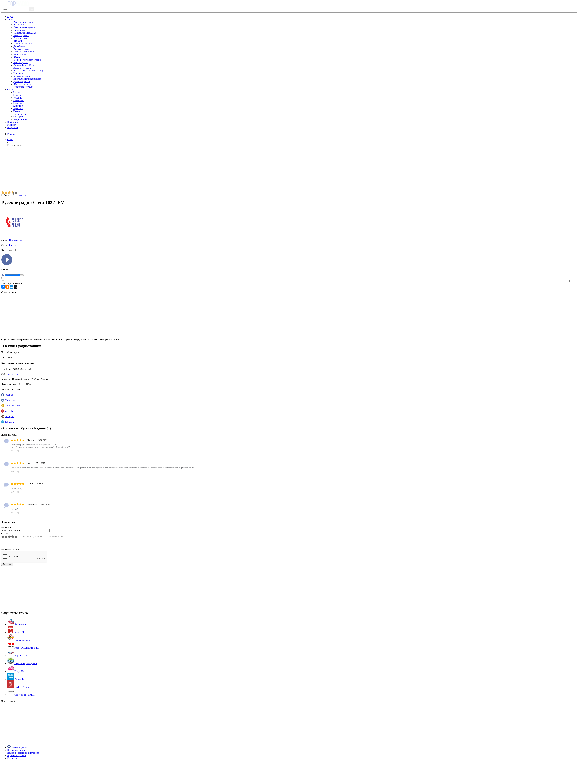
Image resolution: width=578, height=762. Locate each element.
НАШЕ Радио (21, 687)
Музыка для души (22, 43)
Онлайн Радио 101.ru (24, 65)
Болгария (18, 116)
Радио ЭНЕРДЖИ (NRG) (27, 648)
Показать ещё (8, 701)
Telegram (9, 422)
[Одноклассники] (7, 287)
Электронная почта (11, 530)
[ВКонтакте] (3, 287)
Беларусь (17, 95)
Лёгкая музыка (21, 35)
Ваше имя (6, 527)
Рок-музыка (19, 24)
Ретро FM (19, 671)
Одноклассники (13, 405)
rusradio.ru (13, 374)
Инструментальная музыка (27, 78)
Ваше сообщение (10, 549)
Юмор (16, 57)
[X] (15, 287)
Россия (16, 92)
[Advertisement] (91, 170)
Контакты (12, 758)
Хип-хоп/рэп (19, 54)
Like (574, 281)
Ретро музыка (20, 38)
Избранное (12, 127)
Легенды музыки (22, 68)
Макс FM (19, 632)
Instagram (9, 416)
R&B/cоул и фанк (22, 84)
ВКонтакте (10, 400)
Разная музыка (20, 62)
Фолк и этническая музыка (27, 59)
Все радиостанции (16, 750)
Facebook (9, 395)
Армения (18, 108)
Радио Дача (20, 679)
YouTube (9, 411)
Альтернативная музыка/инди (28, 70)
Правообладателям (16, 755)
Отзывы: (21, 195)
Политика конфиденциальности (23, 752)
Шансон (17, 41)
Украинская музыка (23, 87)
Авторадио (20, 624)
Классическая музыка (24, 51)
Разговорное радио (23, 22)
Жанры (11, 19)
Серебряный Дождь (24, 694)
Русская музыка (21, 49)
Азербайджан (20, 119)
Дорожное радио (23, 640)
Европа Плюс (21, 655)
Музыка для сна (21, 76)
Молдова (17, 103)
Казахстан (18, 100)
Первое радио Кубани (25, 663)
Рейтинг (11, 124)
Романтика (19, 73)
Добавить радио (19, 747)
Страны (11, 89)
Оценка (5, 533)
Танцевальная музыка (24, 32)
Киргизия (18, 106)
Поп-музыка (19, 30)
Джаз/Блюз (19, 46)
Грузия (16, 111)
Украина (17, 97)
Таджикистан (20, 114)
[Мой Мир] (11, 287)
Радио (10, 16)
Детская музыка (21, 81)
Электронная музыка (24, 27)
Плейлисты (13, 122)
